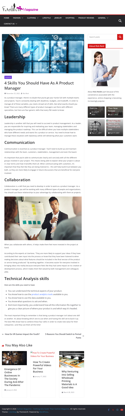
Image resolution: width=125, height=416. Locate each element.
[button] (22, 18)
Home (6, 18)
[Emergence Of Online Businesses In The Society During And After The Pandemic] (14, 352)
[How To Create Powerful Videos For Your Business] (43, 352)
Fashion (17, 18)
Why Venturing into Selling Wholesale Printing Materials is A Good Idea (70, 379)
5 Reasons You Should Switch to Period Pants (63, 336)
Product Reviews (86, 18)
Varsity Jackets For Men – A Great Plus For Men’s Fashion (95, 123)
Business (8, 77)
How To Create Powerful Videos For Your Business (42, 366)
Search (120, 37)
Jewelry (58, 18)
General (102, 18)
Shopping (70, 18)
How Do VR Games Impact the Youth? (22, 334)
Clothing (31, 18)
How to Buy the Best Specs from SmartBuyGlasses (114, 124)
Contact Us (9, 24)
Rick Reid (26, 93)
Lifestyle (46, 18)
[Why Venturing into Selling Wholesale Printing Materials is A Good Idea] (71, 352)
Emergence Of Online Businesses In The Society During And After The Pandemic (14, 377)
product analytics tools (42, 294)
